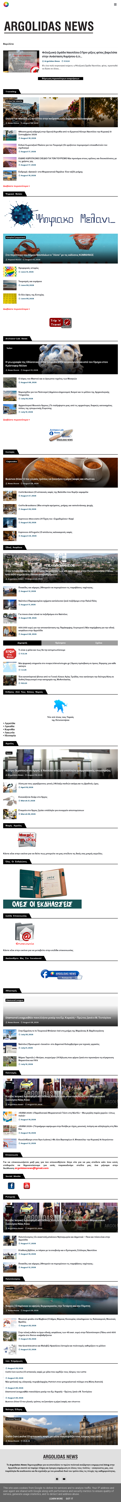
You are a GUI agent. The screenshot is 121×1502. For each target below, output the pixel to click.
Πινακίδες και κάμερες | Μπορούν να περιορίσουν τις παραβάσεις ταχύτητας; (55, 587)
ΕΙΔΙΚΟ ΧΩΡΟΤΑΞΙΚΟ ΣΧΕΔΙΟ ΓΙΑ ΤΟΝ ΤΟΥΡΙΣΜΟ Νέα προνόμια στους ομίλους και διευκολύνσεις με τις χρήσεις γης (67, 160)
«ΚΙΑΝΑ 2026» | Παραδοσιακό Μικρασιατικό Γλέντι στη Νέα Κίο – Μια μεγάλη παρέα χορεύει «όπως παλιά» (66, 1114)
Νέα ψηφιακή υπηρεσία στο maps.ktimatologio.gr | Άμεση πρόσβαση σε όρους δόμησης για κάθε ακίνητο (67, 665)
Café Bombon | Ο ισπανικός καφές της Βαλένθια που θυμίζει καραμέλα (53, 492)
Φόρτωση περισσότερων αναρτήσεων (60, 78)
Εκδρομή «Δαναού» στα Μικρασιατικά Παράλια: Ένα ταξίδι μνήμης (50, 171)
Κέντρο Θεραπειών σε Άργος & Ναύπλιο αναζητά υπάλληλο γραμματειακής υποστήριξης (58, 770)
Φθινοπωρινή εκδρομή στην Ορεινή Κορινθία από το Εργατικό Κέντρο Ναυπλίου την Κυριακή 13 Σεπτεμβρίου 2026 (65, 133)
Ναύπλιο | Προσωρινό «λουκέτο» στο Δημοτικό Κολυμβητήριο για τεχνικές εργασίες (59, 1044)
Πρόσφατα (60, 642)
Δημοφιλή (22, 642)
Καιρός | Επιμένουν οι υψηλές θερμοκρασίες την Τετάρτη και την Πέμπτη (48, 1306)
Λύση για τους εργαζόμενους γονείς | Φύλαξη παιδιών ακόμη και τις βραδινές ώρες (58, 783)
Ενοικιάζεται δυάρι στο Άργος (32, 797)
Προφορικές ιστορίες (28, 268)
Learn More (56, 1498)
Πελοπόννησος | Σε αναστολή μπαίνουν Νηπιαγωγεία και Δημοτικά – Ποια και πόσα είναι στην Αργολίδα (64, 1238)
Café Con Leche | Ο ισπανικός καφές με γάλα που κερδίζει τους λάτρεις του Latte (45, 1372)
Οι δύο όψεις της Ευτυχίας (31, 294)
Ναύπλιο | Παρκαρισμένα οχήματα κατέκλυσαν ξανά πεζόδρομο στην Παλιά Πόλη (57, 601)
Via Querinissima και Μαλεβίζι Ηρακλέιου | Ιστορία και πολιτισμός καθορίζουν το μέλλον (62, 1345)
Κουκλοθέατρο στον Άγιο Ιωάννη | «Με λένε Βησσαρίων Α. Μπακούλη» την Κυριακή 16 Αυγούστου (65, 1139)
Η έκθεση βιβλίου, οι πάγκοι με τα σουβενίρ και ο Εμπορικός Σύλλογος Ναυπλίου (57, 1250)
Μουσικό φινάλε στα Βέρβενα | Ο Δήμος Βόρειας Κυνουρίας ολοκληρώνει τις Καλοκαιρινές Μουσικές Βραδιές (67, 1320)
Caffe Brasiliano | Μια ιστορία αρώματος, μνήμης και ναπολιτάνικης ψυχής (55, 505)
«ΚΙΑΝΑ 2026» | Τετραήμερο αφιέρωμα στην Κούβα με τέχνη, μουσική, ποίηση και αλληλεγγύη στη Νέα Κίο (68, 1128)
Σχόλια (98, 642)
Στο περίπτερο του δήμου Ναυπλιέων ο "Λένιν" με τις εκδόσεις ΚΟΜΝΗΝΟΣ (50, 255)
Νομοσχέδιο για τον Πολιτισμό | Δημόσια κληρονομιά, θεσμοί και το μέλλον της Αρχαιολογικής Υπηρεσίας (63, 393)
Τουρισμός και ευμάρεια (30, 281)
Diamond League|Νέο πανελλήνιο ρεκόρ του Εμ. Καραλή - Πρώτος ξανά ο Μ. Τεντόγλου (58, 1018)
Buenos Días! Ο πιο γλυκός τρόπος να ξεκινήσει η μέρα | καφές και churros (50, 479)
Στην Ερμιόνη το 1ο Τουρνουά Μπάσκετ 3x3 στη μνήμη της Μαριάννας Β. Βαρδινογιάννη (61, 1030)
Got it (69, 1498)
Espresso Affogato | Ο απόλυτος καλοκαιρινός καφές (45, 532)
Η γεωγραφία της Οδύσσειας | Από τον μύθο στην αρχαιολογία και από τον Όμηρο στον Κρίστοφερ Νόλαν (57, 363)
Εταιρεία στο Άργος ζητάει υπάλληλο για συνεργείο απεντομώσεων (51, 810)
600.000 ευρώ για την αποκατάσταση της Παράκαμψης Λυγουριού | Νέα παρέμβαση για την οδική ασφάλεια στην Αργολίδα (66, 629)
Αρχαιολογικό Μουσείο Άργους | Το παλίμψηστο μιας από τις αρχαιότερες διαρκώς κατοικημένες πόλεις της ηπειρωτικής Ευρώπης (65, 407)
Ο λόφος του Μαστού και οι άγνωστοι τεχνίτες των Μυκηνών (47, 378)
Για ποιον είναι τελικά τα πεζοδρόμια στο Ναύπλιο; (43, 614)
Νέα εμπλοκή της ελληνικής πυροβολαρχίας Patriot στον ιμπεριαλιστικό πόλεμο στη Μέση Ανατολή (54, 1381)
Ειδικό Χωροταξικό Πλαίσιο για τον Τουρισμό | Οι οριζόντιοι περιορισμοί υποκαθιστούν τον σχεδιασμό (62, 146)
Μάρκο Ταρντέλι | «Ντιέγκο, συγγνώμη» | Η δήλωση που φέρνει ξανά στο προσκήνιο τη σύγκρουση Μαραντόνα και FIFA (66, 1059)
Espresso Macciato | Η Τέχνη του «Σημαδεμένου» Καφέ (46, 518)
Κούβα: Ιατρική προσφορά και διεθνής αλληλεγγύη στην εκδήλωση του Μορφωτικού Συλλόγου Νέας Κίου (55, 1098)
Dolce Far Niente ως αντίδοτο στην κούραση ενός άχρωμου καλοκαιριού (49, 118)
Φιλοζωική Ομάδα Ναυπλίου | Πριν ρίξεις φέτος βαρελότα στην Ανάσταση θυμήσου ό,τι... (79, 54)
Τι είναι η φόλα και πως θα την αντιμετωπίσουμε (41, 650)
